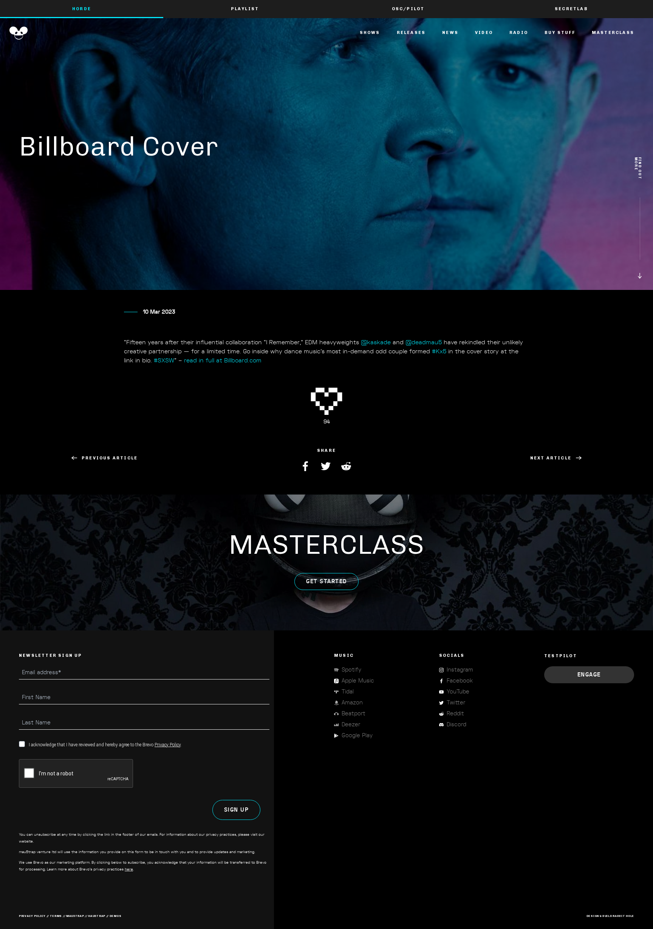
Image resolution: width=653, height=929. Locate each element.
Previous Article (110, 458)
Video (484, 32)
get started (326, 581)
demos (116, 916)
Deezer (351, 724)
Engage (589, 675)
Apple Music (358, 681)
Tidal (348, 692)
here (129, 869)
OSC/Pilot (408, 8)
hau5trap (96, 916)
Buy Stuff (560, 32)
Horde (81, 8)
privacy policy (32, 916)
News (450, 32)
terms (56, 916)
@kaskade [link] (376, 342)
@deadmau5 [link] (423, 342)
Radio (518, 32)
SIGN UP (236, 810)
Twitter (326, 466)
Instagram (460, 670)
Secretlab (571, 8)
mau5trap (75, 916)
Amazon (352, 703)
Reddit (347, 466)
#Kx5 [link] (439, 351)
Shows (370, 32)
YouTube (458, 692)
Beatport (353, 713)
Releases (411, 32)
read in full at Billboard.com (223, 360)
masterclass (613, 32)
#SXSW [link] (164, 360)
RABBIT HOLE (623, 916)
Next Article (550, 458)
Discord (456, 724)
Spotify (351, 670)
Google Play (357, 735)
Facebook (306, 466)
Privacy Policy (168, 744)
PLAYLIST (245, 8)
